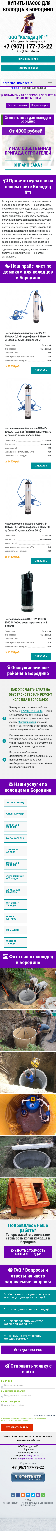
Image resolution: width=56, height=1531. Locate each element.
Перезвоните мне (28, 59)
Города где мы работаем (28, 1440)
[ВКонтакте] (13, 1495)
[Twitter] (33, 1495)
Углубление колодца (11, 850)
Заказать (41, 370)
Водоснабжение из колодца (14, 877)
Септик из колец (14, 802)
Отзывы (37, 1436)
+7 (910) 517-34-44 (31, 711)
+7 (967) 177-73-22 (28, 46)
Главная (7, 1436)
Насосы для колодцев (12, 864)
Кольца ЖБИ (12, 930)
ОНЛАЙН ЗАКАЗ (28, 165)
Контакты (48, 1436)
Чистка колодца (14, 838)
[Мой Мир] (28, 1495)
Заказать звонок (17, 105)
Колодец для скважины (12, 891)
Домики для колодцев (12, 826)
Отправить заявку (17, 1427)
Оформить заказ (28, 68)
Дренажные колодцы (12, 904)
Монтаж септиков (10, 917)
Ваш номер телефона (13, 1391)
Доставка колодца (10, 942)
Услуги (28, 1436)
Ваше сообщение (10, 1401)
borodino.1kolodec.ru (18, 83)
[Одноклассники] (23, 1495)
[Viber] (38, 1495)
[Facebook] (18, 1495)
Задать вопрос (39, 105)
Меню (49, 82)
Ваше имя (6, 1381)
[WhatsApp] (43, 1495)
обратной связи (27, 722)
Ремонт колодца (14, 814)
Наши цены (17, 1436)
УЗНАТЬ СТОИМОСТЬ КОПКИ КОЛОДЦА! (29, 1252)
